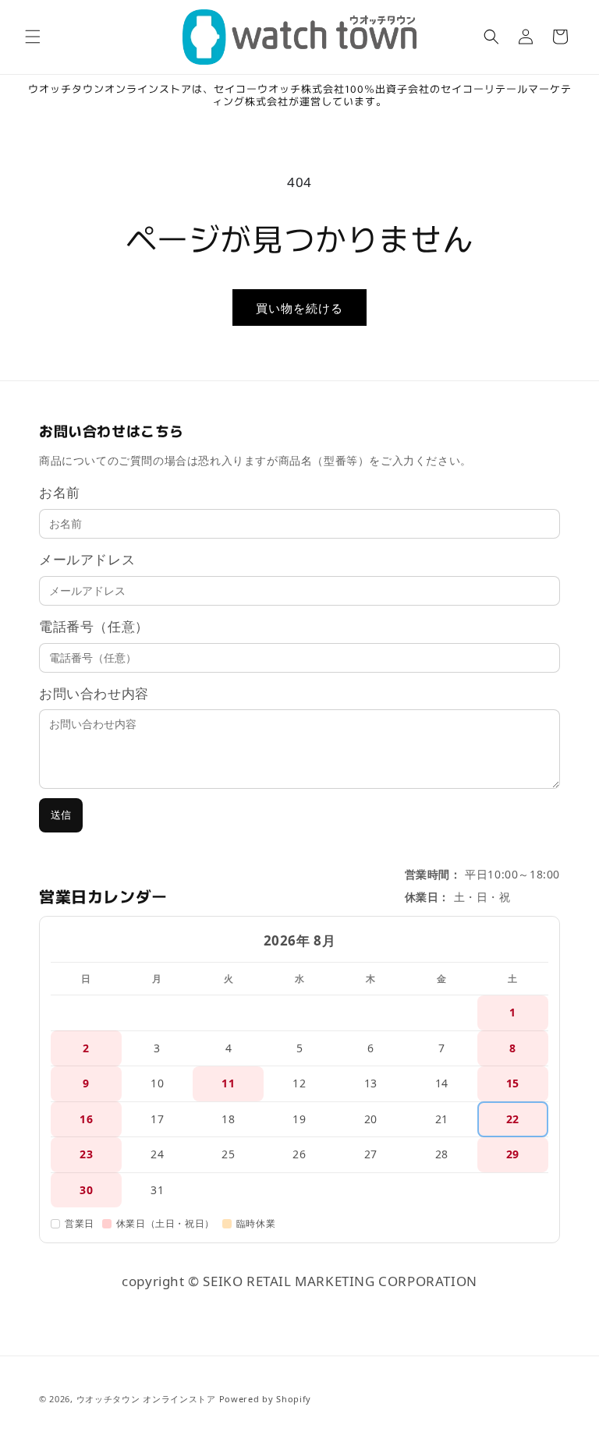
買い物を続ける (299, 308)
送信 (61, 815)
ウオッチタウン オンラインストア (146, 1399)
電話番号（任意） (94, 626)
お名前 (59, 492)
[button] (33, 36)
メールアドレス (87, 559)
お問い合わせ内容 (94, 693)
